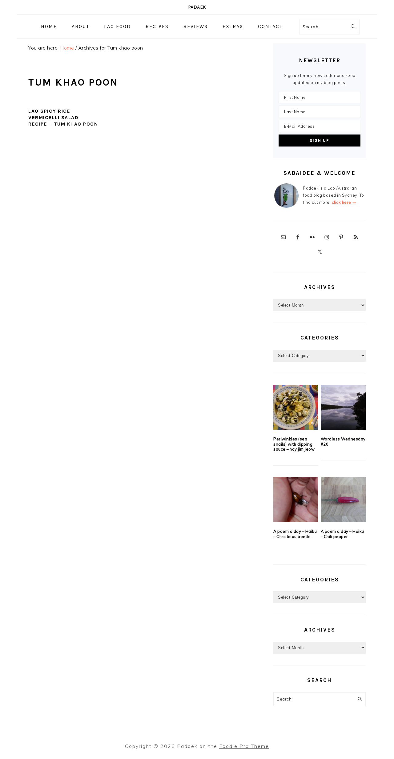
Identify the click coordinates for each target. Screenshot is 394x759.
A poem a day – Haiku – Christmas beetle (295, 534)
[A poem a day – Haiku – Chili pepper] (343, 499)
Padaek (197, 7)
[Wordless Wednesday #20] (343, 407)
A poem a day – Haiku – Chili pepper (342, 534)
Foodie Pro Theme (244, 746)
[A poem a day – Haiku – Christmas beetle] (295, 499)
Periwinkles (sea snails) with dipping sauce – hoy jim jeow (294, 444)
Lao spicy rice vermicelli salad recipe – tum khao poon (63, 117)
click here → (344, 202)
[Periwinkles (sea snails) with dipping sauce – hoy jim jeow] (295, 407)
